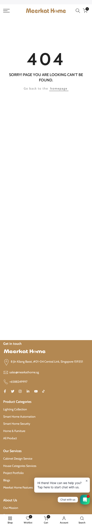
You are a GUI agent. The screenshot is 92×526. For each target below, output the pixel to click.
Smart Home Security (16, 424)
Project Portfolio (13, 473)
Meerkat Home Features (18, 487)
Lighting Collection (15, 409)
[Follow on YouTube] (36, 391)
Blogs (6, 480)
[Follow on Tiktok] (43, 391)
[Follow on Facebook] (5, 391)
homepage (58, 88)
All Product (10, 438)
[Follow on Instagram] (20, 391)
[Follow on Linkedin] (28, 391)
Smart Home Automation (19, 416)
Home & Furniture (14, 431)
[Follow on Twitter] (12, 391)
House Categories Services (19, 466)
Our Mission (10, 508)
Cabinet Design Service (17, 458)
